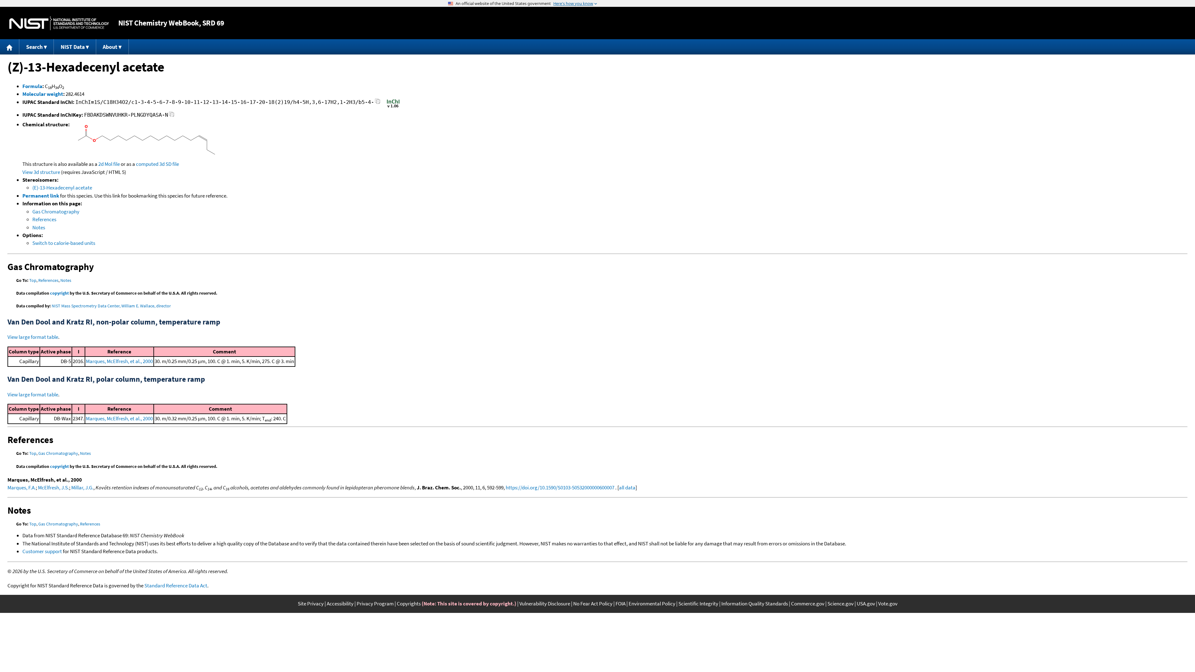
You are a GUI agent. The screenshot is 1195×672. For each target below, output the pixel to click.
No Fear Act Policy (592, 603)
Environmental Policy (652, 603)
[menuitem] (9, 46)
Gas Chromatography (55, 211)
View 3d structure (41, 172)
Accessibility (340, 603)
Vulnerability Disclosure (544, 603)
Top (32, 280)
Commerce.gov (807, 603)
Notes (38, 227)
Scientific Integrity (698, 603)
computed (147, 164)
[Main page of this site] (9, 46)
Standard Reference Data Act (175, 585)
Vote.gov (887, 603)
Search (34, 46)
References (44, 219)
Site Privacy (311, 603)
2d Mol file (109, 164)
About (110, 46)
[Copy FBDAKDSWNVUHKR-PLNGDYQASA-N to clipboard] (171, 116)
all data (627, 487)
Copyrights (409, 603)
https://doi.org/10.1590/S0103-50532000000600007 (560, 487)
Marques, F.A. (21, 487)
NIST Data (73, 46)
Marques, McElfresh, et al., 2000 (119, 361)
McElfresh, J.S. (53, 487)
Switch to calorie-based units (63, 243)
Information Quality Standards (754, 603)
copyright (59, 293)
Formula (32, 86)
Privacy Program (375, 603)
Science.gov (840, 603)
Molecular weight (42, 94)
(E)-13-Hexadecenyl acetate (62, 187)
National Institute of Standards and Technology (59, 23)
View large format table (32, 337)
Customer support (42, 551)
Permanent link (40, 195)
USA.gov (866, 603)
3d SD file (169, 164)
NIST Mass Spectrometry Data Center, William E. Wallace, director (111, 306)
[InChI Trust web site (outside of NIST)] (393, 107)
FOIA (621, 603)
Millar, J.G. (82, 487)
